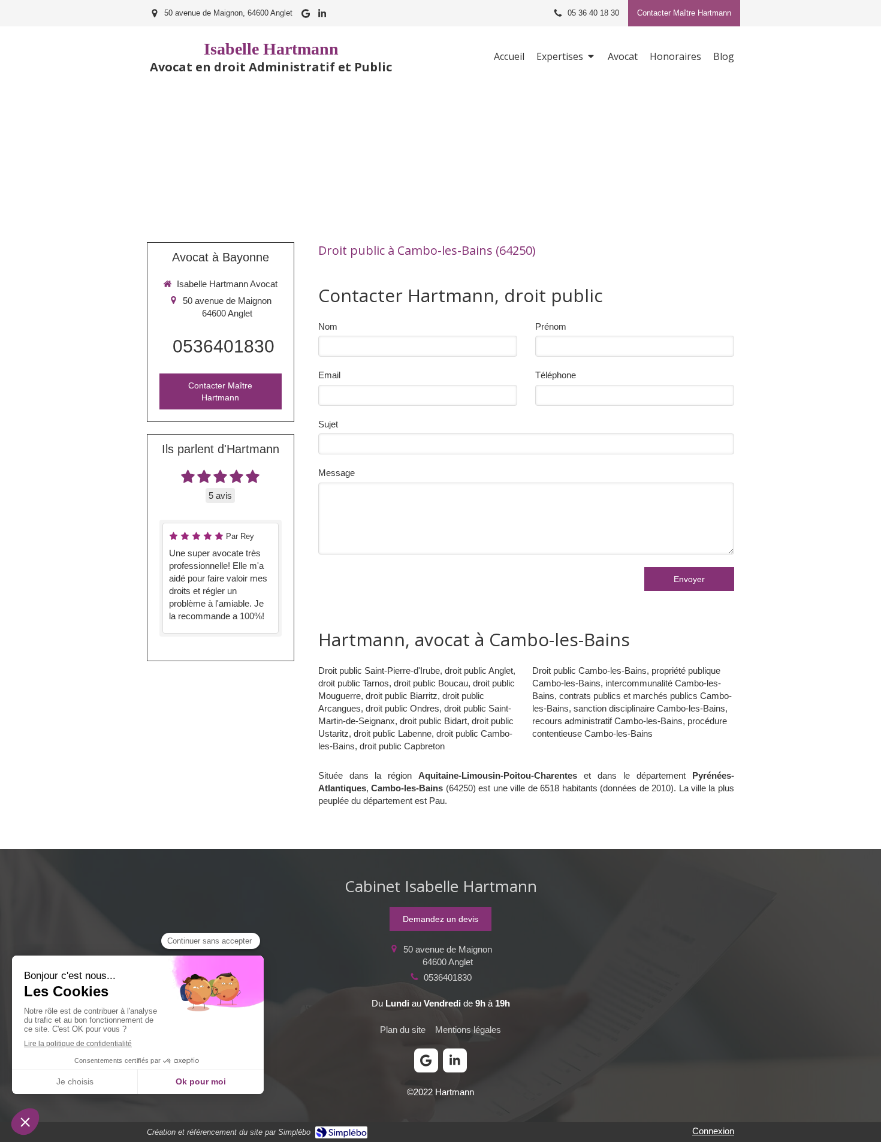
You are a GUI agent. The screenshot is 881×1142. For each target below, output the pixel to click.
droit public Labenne (393, 733)
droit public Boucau (431, 683)
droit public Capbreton (402, 746)
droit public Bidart (433, 721)
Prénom (550, 326)
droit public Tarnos (353, 683)
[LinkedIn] (322, 16)
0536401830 (223, 346)
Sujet (328, 424)
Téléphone (555, 375)
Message (336, 473)
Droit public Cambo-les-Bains (589, 670)
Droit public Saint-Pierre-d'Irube (379, 670)
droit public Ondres (402, 708)
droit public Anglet (479, 670)
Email (329, 375)
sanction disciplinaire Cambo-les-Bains (649, 708)
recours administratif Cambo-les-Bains (607, 721)
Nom (327, 326)
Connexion (713, 1131)
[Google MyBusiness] (305, 16)
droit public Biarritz (402, 696)
